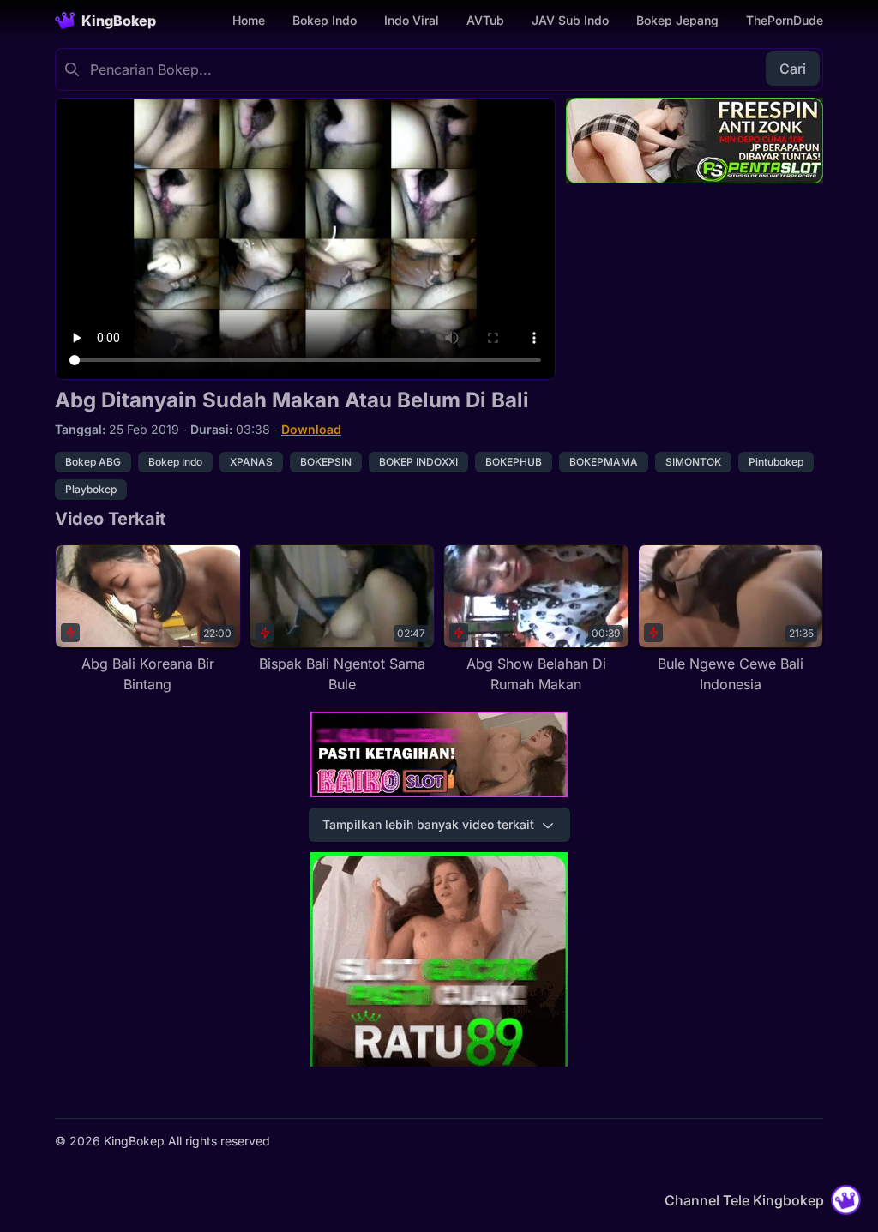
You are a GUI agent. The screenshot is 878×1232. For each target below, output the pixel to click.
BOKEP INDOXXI (418, 461)
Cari (792, 68)
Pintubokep (776, 461)
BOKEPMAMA (603, 461)
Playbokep (91, 489)
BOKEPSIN (326, 461)
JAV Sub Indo (570, 20)
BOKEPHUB (513, 461)
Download (311, 429)
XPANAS (251, 461)
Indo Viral (411, 20)
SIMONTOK (693, 461)
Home (248, 20)
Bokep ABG (93, 461)
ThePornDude (784, 20)
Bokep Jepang (677, 20)
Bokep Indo (324, 20)
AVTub (485, 20)
